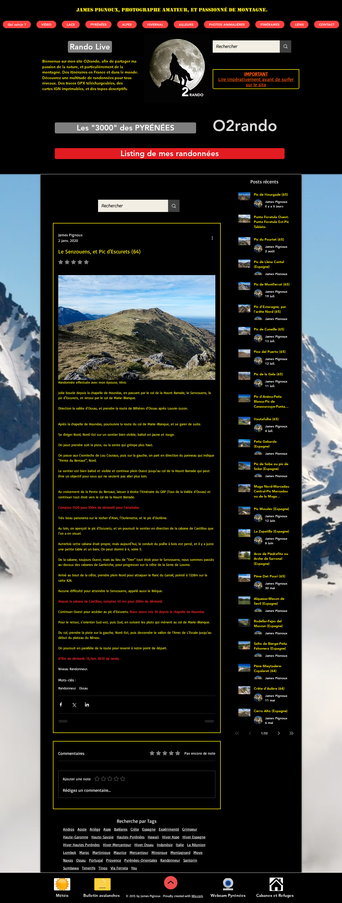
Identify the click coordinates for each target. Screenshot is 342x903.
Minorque (159, 844)
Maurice (120, 844)
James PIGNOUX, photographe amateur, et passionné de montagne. (172, 10)
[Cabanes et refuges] (276, 876)
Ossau (83, 688)
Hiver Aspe (170, 829)
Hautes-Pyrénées (131, 829)
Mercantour (139, 844)
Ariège (95, 821)
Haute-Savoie (102, 829)
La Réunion (196, 836)
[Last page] (291, 733)
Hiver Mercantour (117, 836)
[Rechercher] (285, 46)
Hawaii (153, 829)
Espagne (149, 821)
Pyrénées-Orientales (140, 852)
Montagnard (180, 844)
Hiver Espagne (193, 829)
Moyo (198, 844)
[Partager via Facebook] (60, 704)
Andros (68, 821)
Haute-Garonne (75, 829)
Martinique (101, 844)
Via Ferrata (119, 860)
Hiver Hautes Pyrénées (81, 836)
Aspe (107, 821)
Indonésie (165, 836)
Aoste (82, 821)
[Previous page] (250, 733)
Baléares (120, 821)
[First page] (237, 733)
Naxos (68, 852)
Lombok (69, 844)
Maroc (84, 844)
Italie (180, 836)
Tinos (103, 860)
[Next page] (278, 733)
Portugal (96, 852)
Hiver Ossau (144, 836)
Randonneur (67, 688)
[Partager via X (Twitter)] (73, 704)
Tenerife (88, 860)
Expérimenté (169, 821)
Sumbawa (71, 860)
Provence (113, 852)
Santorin (190, 852)
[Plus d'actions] (212, 237)
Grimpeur (189, 821)
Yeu (134, 860)
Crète (135, 821)
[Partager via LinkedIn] (87, 704)
